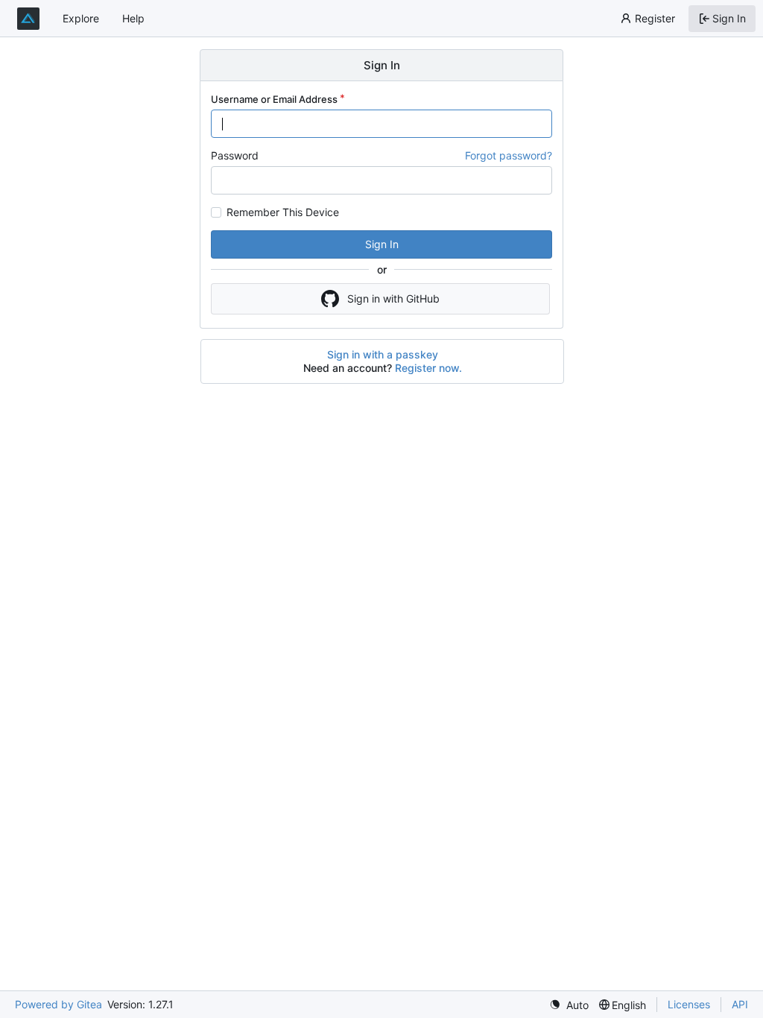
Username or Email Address (274, 99)
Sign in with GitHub (393, 298)
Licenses (689, 1004)
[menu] (569, 1005)
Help (133, 18)
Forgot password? (508, 155)
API (740, 1004)
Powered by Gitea (58, 1004)
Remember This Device (283, 212)
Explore (81, 18)
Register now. (428, 367)
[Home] (28, 18)
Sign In (382, 244)
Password (235, 155)
